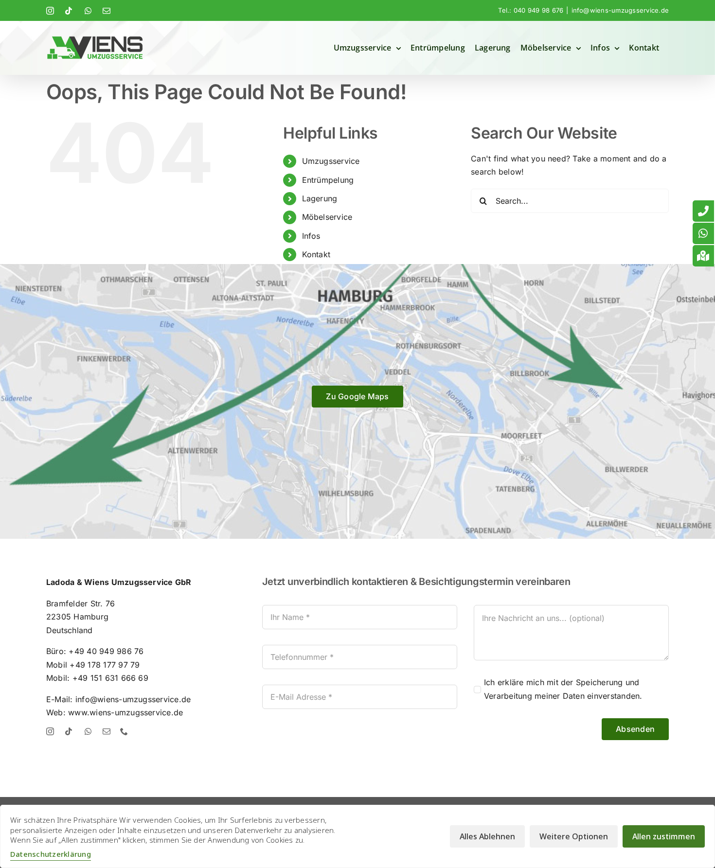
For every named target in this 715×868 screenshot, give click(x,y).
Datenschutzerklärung (50, 854)
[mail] (106, 731)
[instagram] (50, 731)
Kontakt (316, 254)
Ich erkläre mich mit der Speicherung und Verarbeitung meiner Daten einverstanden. (563, 689)
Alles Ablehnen (487, 836)
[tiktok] (68, 731)
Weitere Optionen (573, 836)
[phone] (124, 731)
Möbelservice (327, 217)
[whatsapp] (88, 731)
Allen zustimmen (663, 836)
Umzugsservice (331, 161)
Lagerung (320, 198)
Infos (311, 236)
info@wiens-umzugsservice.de (620, 10)
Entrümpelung (328, 180)
